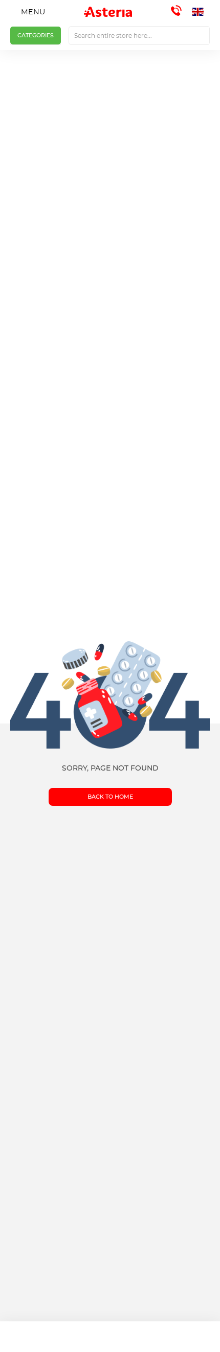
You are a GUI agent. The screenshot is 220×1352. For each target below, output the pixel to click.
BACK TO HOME (110, 796)
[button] (201, 12)
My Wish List (137, 1336)
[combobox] (139, 35)
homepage (27, 1336)
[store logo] (107, 12)
